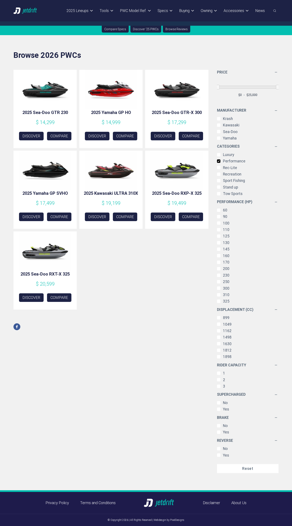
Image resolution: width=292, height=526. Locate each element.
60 (225, 210)
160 (226, 256)
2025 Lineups (77, 11)
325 (226, 301)
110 (226, 230)
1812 (227, 350)
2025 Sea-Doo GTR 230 (45, 112)
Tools (104, 11)
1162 (227, 331)
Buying (184, 11)
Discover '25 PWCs (146, 29)
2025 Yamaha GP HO (111, 112)
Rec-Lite (230, 168)
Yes (226, 409)
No (225, 403)
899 (226, 318)
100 (226, 223)
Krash (228, 119)
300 (226, 288)
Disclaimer (211, 503)
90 (225, 216)
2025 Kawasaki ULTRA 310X (111, 193)
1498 (227, 337)
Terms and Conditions (98, 503)
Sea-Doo (230, 132)
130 (226, 243)
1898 (227, 357)
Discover (31, 136)
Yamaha (230, 138)
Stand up (230, 187)
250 (226, 282)
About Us (238, 503)
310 (226, 295)
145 (226, 249)
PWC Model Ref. (133, 11)
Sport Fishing (234, 180)
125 (226, 236)
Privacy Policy (57, 503)
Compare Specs (115, 29)
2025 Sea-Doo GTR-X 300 (177, 112)
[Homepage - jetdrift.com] (25, 10)
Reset (247, 468)
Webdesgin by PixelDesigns (169, 520)
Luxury (228, 155)
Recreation (232, 174)
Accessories (234, 11)
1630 (227, 344)
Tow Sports (233, 194)
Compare (59, 136)
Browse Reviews (176, 29)
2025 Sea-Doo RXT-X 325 (45, 274)
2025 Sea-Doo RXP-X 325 (177, 193)
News (260, 11)
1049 (227, 324)
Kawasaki (231, 125)
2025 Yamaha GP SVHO (45, 193)
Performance (234, 161)
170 (226, 262)
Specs (163, 11)
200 (226, 269)
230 (226, 275)
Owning (206, 11)
